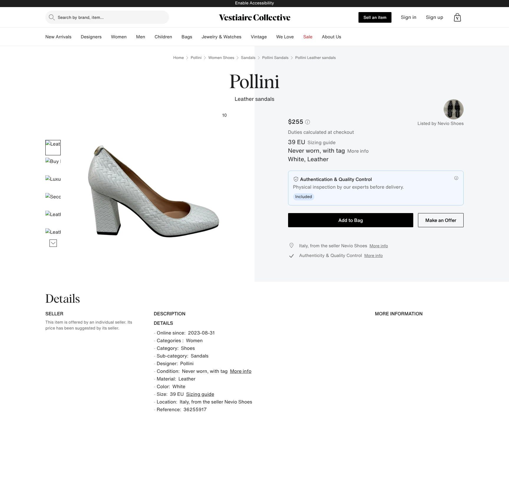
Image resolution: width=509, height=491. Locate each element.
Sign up (434, 17)
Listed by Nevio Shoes (441, 123)
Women (119, 37)
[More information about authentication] (456, 178)
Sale (308, 37)
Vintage (259, 37)
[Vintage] (271, 36)
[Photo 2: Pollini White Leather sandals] (53, 165)
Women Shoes (221, 57)
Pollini (196, 57)
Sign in (409, 17)
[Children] (176, 36)
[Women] (131, 36)
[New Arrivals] (76, 36)
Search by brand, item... (81, 17)
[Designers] (106, 36)
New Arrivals (58, 37)
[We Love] (298, 36)
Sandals (248, 57)
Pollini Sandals (275, 57)
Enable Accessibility (254, 3)
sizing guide (322, 142)
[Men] (150, 36)
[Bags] (196, 36)
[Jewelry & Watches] (246, 36)
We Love (285, 37)
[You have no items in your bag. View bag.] (457, 17)
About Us (331, 37)
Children (163, 37)
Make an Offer (440, 220)
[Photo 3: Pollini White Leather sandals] (53, 183)
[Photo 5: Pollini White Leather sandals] (53, 218)
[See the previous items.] (53, 140)
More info (358, 150)
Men (140, 37)
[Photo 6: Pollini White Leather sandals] (53, 236)
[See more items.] (53, 243)
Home (178, 57)
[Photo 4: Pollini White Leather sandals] (53, 200)
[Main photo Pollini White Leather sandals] (53, 147)
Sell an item (374, 17)
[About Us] (345, 36)
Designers (91, 37)
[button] (457, 17)
